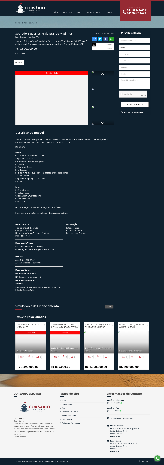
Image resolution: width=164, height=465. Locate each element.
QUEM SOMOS (67, 12)
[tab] (135, 33)
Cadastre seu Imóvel (69, 412)
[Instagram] (147, 461)
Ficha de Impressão (108, 46)
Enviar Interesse (135, 104)
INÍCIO (56, 12)
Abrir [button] (109, 306)
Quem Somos (67, 404)
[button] (103, 73)
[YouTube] (143, 461)
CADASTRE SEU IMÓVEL (93, 12)
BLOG (78, 12)
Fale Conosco (66, 419)
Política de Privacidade (70, 423)
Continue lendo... (20, 437)
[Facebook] (139, 461)
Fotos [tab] (19, 62)
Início (63, 400)
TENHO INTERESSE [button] (132, 33)
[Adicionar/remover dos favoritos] (44, 325)
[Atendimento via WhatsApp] (157, 458)
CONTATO (108, 12)
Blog (63, 408)
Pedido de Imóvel (68, 415)
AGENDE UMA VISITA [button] (133, 112)
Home (17, 23)
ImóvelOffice (36, 461)
